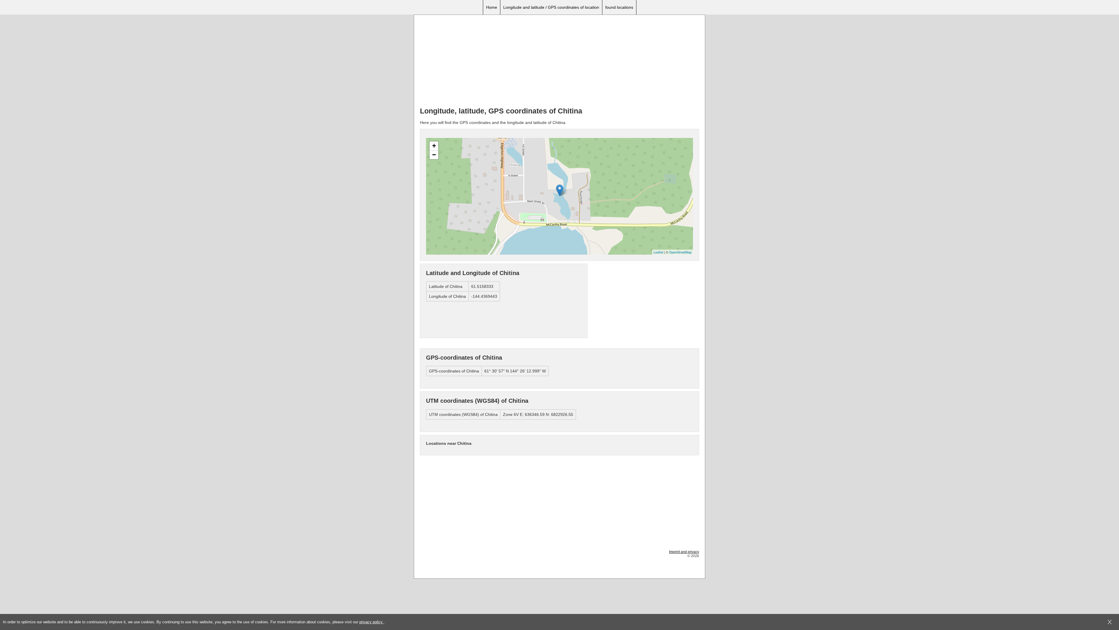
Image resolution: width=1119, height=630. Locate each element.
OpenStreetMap (680, 252)
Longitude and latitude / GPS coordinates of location (551, 7)
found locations (619, 7)
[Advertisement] (559, 61)
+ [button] (434, 145)
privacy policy (371, 622)
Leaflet (658, 252)
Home (491, 7)
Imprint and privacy (684, 552)
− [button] (434, 154)
